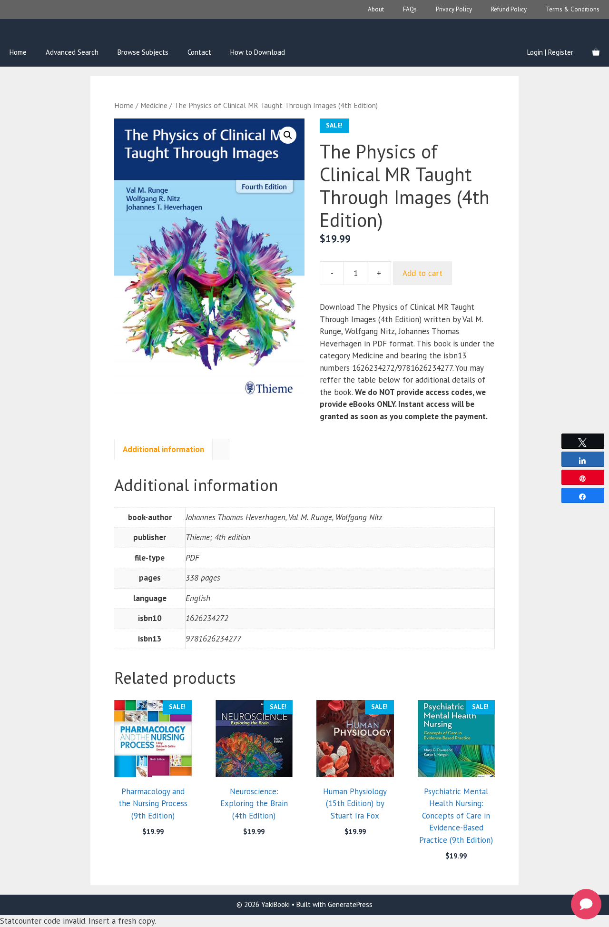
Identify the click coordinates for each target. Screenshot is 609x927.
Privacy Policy (454, 9)
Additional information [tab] (163, 449)
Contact (199, 52)
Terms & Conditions (572, 9)
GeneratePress (350, 904)
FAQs (410, 9)
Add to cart (422, 273)
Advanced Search (72, 52)
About (376, 9)
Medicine (153, 105)
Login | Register (550, 52)
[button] (287, 135)
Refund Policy (509, 9)
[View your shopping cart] (596, 52)
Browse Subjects (143, 52)
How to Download (257, 52)
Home (18, 52)
